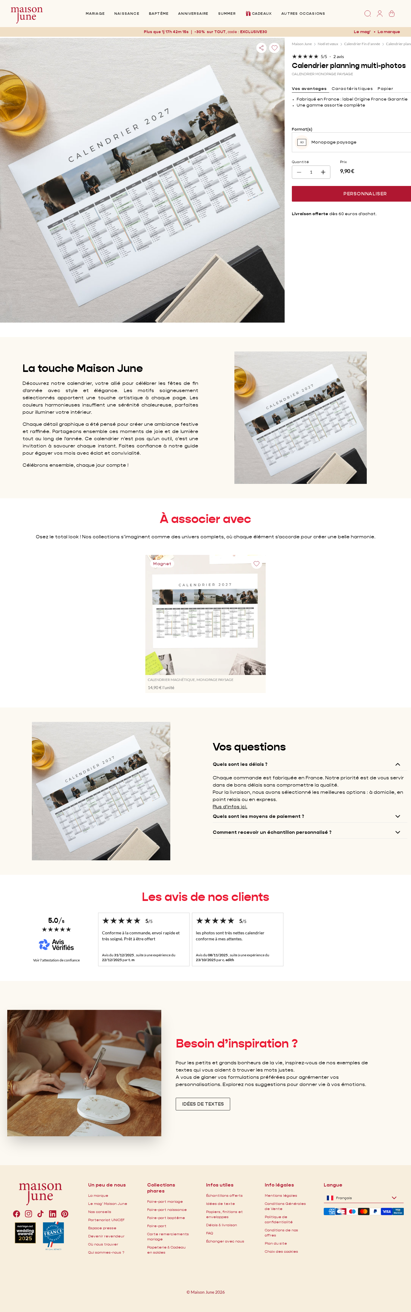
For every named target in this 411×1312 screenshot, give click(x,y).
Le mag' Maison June (107, 1203)
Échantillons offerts (224, 1195)
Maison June (302, 44)
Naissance (126, 13)
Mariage (95, 13)
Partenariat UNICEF (106, 1220)
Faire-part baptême (166, 1217)
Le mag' (362, 31)
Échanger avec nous (225, 1241)
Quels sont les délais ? (240, 764)
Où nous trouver (103, 1244)
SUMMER (227, 13)
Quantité (300, 161)
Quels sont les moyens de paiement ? (258, 816)
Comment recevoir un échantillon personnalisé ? (272, 832)
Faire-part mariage (165, 1201)
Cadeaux (262, 13)
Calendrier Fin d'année (362, 44)
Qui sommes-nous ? (106, 1252)
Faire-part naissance (167, 1209)
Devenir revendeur (106, 1236)
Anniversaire (193, 13)
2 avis (338, 56)
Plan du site (276, 1243)
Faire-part (156, 1226)
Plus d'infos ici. (230, 806)
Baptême (158, 13)
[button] (253, 31)
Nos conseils (99, 1211)
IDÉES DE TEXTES (203, 1104)
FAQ (209, 1233)
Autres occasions (303, 13)
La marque (389, 31)
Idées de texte (220, 1203)
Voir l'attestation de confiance (56, 960)
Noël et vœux (328, 44)
